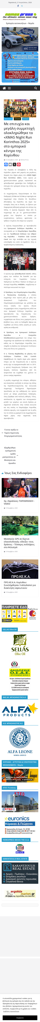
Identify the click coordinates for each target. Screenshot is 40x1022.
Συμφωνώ (20, 1018)
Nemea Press (25, 160)
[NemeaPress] (4, 88)
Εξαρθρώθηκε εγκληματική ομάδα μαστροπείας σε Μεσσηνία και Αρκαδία (9, 455)
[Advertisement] (20, 936)
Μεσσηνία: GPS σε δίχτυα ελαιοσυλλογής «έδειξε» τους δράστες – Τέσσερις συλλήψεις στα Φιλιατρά (19, 543)
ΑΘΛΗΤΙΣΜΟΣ (8, 119)
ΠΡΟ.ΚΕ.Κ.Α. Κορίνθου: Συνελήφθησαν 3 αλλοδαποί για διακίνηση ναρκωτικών (20, 585)
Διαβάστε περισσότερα (11, 1011)
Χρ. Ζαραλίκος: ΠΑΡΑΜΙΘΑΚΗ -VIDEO (19, 502)
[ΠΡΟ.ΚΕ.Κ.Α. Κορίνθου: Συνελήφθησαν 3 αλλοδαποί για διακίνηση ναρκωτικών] (20, 561)
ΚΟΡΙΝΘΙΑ (25, 119)
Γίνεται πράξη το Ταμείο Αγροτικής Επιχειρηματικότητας (13, 433)
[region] (20, 1008)
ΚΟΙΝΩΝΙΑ (17, 119)
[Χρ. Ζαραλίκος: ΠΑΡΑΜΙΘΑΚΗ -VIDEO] (20, 479)
